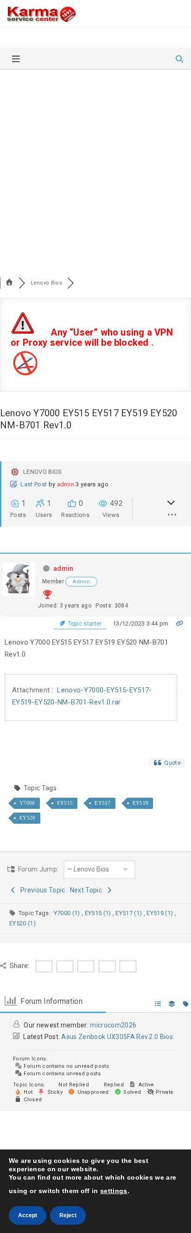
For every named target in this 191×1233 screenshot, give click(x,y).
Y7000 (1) (68, 913)
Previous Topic (41, 890)
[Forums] (9, 283)
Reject (67, 1215)
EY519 (141, 803)
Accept (27, 1215)
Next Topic (87, 890)
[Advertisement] (95, 170)
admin (66, 484)
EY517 (103, 803)
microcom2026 (113, 1025)
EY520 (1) (22, 923)
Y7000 (27, 803)
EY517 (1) (129, 913)
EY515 (65, 803)
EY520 (27, 817)
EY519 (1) (160, 913)
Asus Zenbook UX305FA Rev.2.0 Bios (117, 1036)
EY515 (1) (99, 913)
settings (113, 1190)
